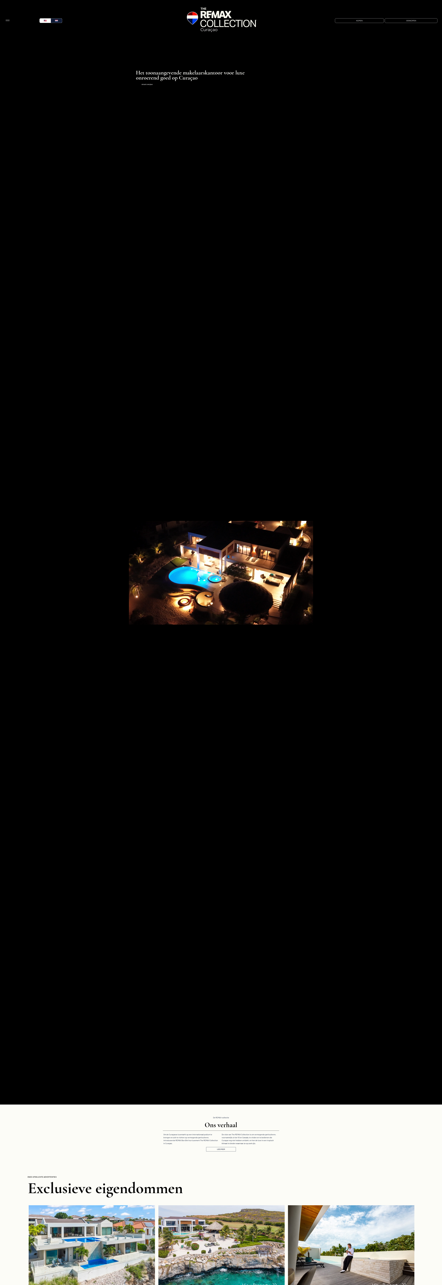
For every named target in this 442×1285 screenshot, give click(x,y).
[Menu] (7, 20)
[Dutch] (56, 20)
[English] (45, 20)
